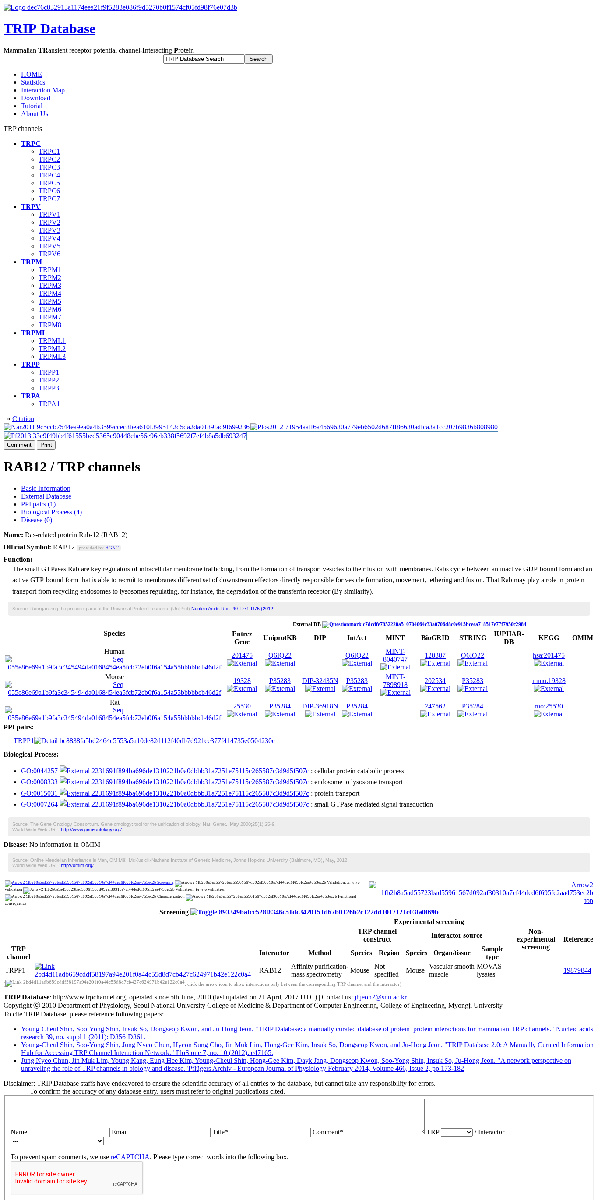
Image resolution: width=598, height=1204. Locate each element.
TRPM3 (50, 285)
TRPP (30, 364)
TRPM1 (50, 269)
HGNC (112, 547)
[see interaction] (146, 974)
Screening (165, 882)
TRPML (34, 332)
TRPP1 (49, 372)
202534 (435, 680)
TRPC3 (49, 167)
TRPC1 (49, 151)
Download (35, 98)
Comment (19, 445)
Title (220, 1132)
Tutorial (31, 106)
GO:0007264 (40, 804)
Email (120, 1132)
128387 (435, 655)
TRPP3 (49, 388)
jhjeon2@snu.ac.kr (381, 997)
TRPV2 (49, 222)
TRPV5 (49, 246)
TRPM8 (50, 325)
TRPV (31, 206)
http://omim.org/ (77, 865)
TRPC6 (49, 191)
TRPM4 (50, 293)
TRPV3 (49, 230)
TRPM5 (50, 301)
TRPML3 (52, 356)
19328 (242, 680)
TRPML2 (52, 348)
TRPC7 (49, 198)
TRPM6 (50, 309)
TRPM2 (50, 277)
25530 (242, 706)
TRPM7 (50, 317)
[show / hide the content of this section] (314, 912)
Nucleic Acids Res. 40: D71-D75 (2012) (233, 608)
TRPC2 (49, 159)
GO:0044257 (40, 771)
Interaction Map (43, 90)
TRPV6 (49, 254)
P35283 (280, 680)
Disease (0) (36, 520)
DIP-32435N (320, 680)
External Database (46, 496)
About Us (34, 113)
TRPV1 (49, 214)
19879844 (577, 970)
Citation (23, 418)
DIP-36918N (320, 706)
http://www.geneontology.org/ (91, 829)
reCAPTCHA (130, 1157)
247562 (435, 706)
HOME (31, 74)
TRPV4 (49, 238)
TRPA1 (49, 403)
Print (46, 445)
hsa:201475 (549, 655)
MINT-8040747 (395, 655)
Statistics (33, 82)
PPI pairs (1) (38, 504)
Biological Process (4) (51, 512)
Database (49, 28)
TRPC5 (49, 183)
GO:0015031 (40, 793)
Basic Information (45, 488)
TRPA (30, 396)
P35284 (280, 706)
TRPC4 (49, 175)
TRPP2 (49, 380)
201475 (242, 655)
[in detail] (154, 740)
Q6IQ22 (280, 655)
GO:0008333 (40, 782)
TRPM (31, 262)
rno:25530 (549, 706)
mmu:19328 (549, 680)
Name (19, 1132)
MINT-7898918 (395, 680)
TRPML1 (52, 340)
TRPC (31, 143)
